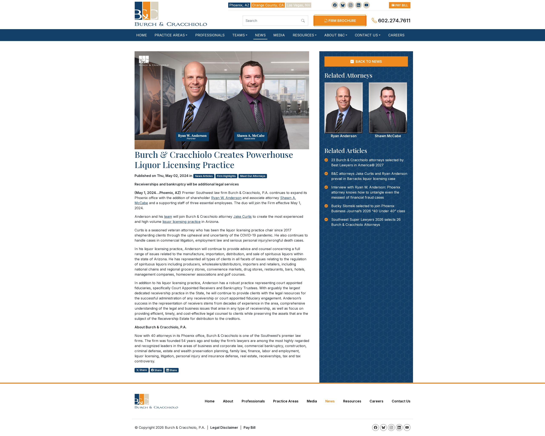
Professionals (210, 35)
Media (279, 35)
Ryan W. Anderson (226, 198)
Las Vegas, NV (298, 5)
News (260, 35)
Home (141, 35)
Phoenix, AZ (239, 5)
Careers (396, 35)
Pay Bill (401, 5)
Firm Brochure (342, 21)
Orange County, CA (268, 5)
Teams (238, 35)
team (168, 216)
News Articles (204, 176)
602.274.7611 (393, 20)
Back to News (368, 61)
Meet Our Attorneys (252, 176)
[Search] (303, 21)
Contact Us (401, 401)
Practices (170, 35)
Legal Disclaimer (224, 427)
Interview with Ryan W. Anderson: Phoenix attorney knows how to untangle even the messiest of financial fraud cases (365, 192)
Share (143, 370)
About (334, 35)
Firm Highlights (226, 176)
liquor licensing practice (181, 221)
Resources (303, 35)
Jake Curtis (242, 216)
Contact (366, 35)
